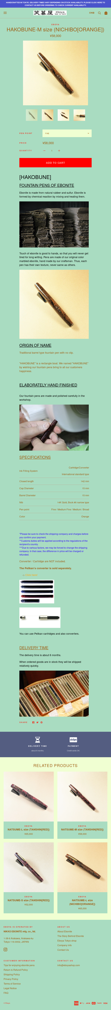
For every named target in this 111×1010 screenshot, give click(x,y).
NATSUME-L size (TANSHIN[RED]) (29, 829)
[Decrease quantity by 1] (44, 150)
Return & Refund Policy (16, 969)
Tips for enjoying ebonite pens (19, 965)
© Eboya (7, 1003)
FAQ (6, 992)
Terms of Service (12, 983)
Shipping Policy (12, 974)
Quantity (25, 150)
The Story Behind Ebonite (70, 936)
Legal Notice (10, 988)
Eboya (55, 24)
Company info (64, 945)
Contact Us (63, 949)
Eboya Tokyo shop (66, 940)
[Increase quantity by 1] (59, 150)
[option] (55, 73)
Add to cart (55, 162)
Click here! (31, 575)
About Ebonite (64, 931)
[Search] (99, 12)
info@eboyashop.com (68, 965)
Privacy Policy (11, 979)
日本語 (91, 12)
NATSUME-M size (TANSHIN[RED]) (82, 829)
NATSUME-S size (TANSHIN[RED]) (29, 900)
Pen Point (26, 133)
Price (23, 143)
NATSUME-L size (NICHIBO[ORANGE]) (82, 902)
